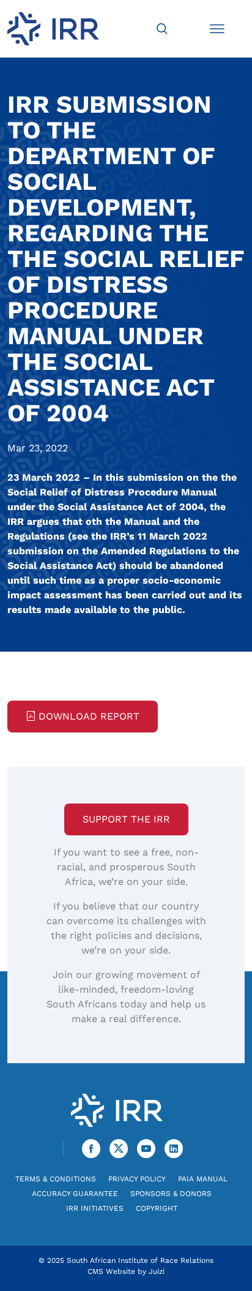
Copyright (156, 1208)
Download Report (89, 716)
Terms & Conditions (55, 1179)
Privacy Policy (137, 1179)
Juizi (157, 1271)
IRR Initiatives (95, 1208)
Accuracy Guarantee (75, 1193)
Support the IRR (126, 819)
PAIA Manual (203, 1179)
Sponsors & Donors (171, 1193)
